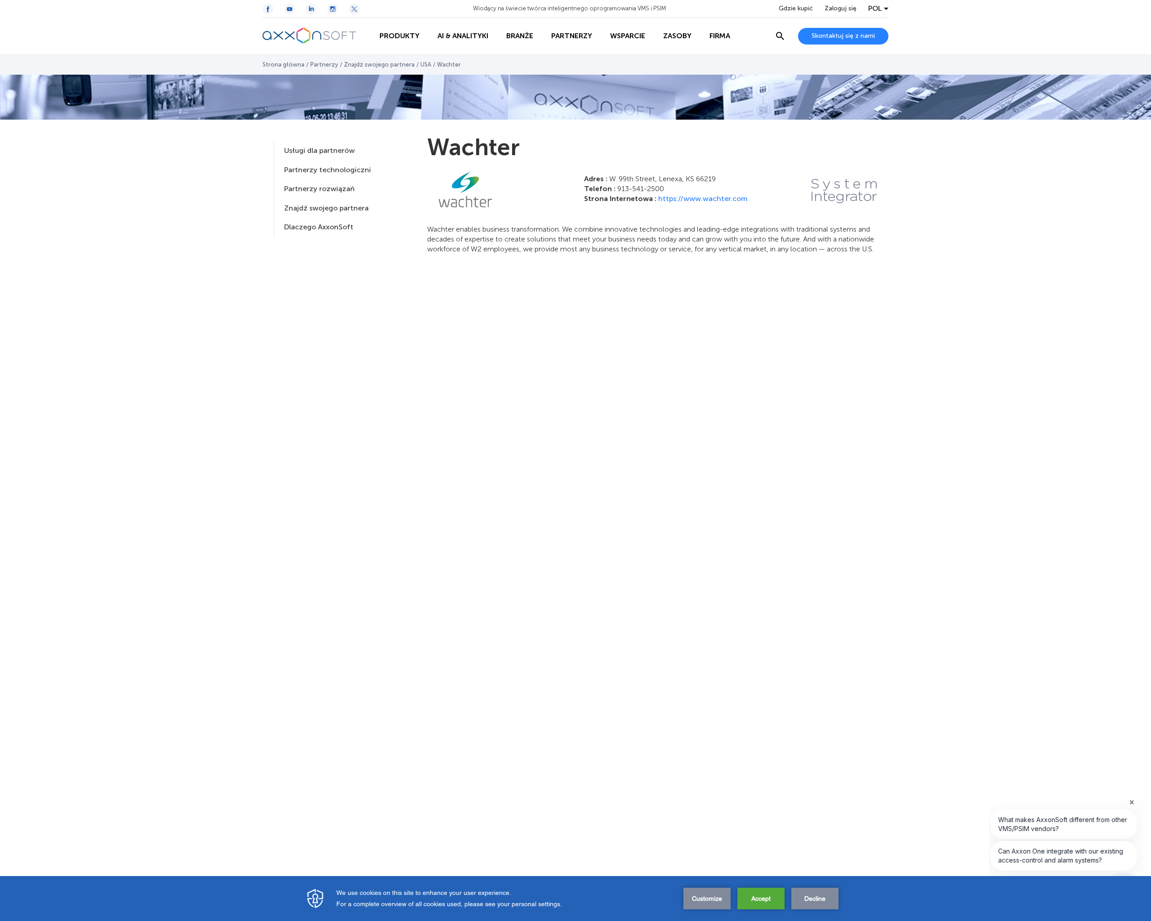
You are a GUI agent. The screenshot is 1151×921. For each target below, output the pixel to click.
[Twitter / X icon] (354, 9)
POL (875, 8)
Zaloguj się (841, 8)
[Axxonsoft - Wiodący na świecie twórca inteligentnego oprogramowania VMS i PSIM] (316, 36)
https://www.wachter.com (703, 198)
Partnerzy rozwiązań (319, 188)
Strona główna (283, 64)
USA (425, 64)
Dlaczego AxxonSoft (318, 227)
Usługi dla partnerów (319, 150)
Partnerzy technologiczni (327, 169)
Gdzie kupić (796, 8)
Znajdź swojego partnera (379, 64)
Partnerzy (324, 64)
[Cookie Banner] (575, 898)
